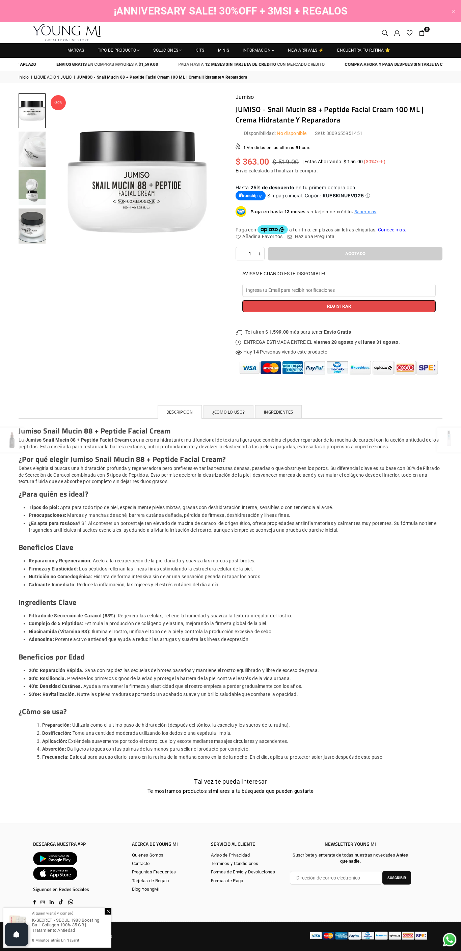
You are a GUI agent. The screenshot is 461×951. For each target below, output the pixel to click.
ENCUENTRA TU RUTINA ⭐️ (363, 50)
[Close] (108, 911)
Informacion (257, 50)
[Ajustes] (397, 33)
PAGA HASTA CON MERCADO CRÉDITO (238, 64)
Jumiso (245, 97)
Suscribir (396, 878)
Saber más (365, 211)
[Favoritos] (409, 33)
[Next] (216, 182)
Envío (241, 170)
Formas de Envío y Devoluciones (243, 871)
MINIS (223, 50)
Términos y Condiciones (235, 863)
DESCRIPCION (179, 412)
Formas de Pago (227, 880)
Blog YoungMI (146, 889)
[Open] (16, 934)
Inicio (24, 77)
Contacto (141, 863)
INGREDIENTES (278, 412)
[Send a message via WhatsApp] (450, 940)
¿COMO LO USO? (228, 412)
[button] (422, 33)
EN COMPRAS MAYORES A (94, 64)
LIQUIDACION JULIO (53, 77)
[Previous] (58, 182)
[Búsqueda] (385, 33)
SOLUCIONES (165, 50)
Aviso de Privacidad (230, 855)
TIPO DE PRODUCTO (117, 50)
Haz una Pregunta (314, 236)
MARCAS (75, 50)
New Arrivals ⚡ (306, 50)
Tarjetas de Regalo (150, 880)
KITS (199, 50)
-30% (58, 103)
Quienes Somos (148, 855)
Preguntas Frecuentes (154, 871)
